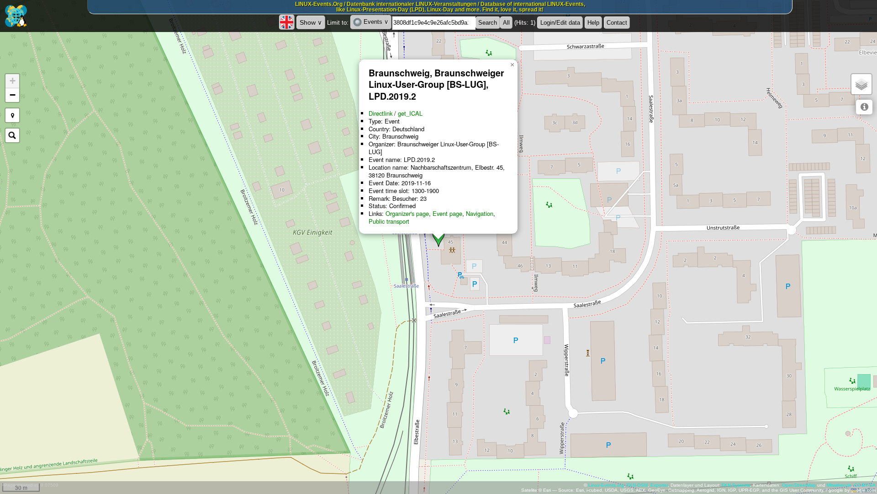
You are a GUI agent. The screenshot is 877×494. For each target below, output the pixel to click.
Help (593, 22)
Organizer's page (407, 213)
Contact (617, 22)
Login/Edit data (560, 22)
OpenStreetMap (799, 485)
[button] (512, 64)
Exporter (659, 485)
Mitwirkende (839, 485)
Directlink (380, 113)
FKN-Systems (736, 485)
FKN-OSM (637, 485)
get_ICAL (410, 113)
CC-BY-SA (865, 485)
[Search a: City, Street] (12, 135)
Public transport (389, 221)
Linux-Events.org (606, 485)
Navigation (479, 213)
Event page (447, 213)
